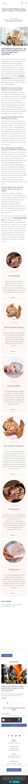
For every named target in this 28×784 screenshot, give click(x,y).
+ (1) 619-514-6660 (14, 748)
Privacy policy (16, 781)
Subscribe (14, 725)
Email (3, 632)
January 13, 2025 (5, 692)
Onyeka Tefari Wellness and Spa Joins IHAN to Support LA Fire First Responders (12, 688)
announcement (17, 21)
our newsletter (9, 208)
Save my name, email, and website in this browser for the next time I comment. (13, 650)
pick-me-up (11, 129)
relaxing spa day (19, 127)
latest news (11, 21)
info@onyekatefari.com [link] (14, 750)
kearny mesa (8, 20)
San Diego (13, 20)
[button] (14, 297)
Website (3, 639)
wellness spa (20, 20)
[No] (26, 779)
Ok (10, 781)
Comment (4, 611)
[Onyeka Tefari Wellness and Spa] (4, 3)
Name (3, 624)
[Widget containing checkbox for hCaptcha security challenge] (11, 720)
